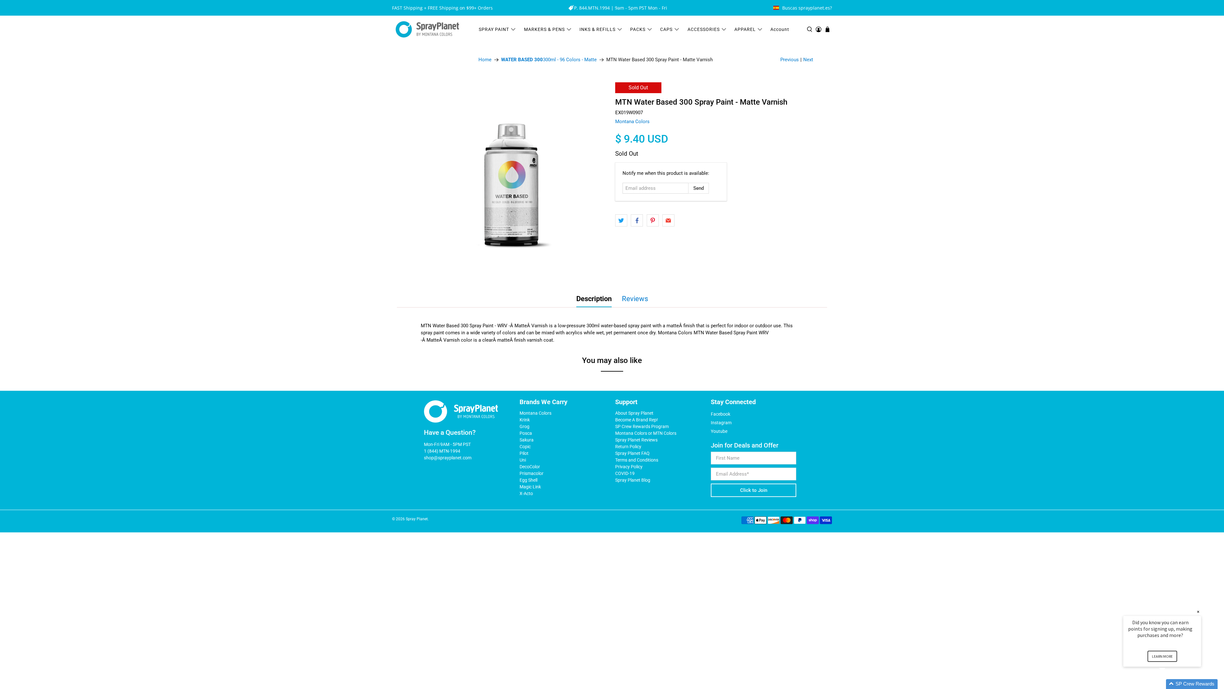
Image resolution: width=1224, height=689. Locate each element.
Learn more (1162, 656)
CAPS (666, 29)
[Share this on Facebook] (637, 220)
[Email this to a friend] (668, 220)
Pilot (524, 453)
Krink (525, 419)
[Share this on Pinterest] (653, 220)
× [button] (1198, 612)
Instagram (721, 422)
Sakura (527, 439)
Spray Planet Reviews (636, 439)
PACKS (637, 29)
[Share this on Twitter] (621, 220)
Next (808, 60)
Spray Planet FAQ (632, 453)
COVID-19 (625, 473)
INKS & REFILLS (597, 29)
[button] (1170, 684)
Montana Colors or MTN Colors (645, 433)
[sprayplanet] (427, 29)
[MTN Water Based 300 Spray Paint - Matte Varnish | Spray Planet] (510, 181)
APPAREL (745, 29)
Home (485, 59)
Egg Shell (528, 480)
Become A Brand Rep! (636, 419)
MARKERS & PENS (544, 29)
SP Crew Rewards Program (642, 426)
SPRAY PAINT (494, 29)
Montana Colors (632, 121)
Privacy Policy (629, 466)
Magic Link (530, 486)
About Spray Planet (634, 413)
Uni (523, 460)
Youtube (719, 431)
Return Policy (628, 446)
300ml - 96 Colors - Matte (549, 59)
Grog (524, 426)
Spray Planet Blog (632, 480)
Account (779, 29)
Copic (525, 446)
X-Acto (526, 493)
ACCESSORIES (704, 29)
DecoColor (530, 466)
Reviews (635, 299)
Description (594, 299)
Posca (526, 433)
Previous (789, 60)
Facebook (720, 414)
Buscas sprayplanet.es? (807, 8)
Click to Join (753, 490)
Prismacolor (531, 473)
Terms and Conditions (636, 460)
